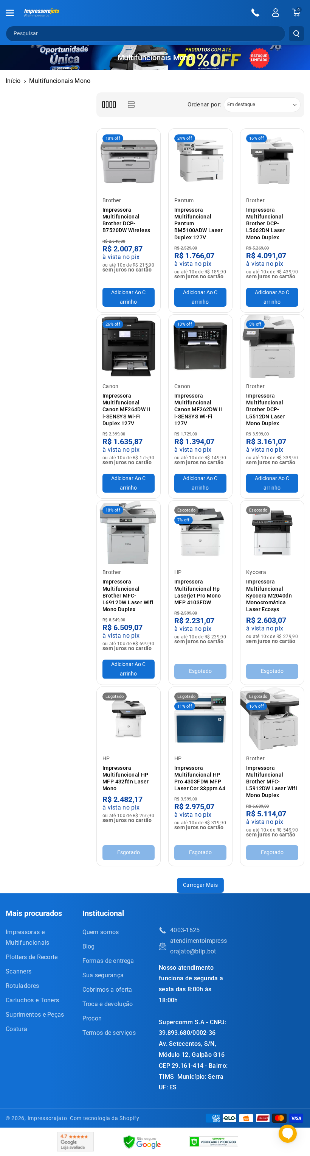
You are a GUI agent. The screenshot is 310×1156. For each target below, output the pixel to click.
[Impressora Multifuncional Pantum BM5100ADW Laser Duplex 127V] (200, 160)
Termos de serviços (109, 1032)
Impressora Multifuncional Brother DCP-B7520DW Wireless (126, 220)
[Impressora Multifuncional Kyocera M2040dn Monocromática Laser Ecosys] (272, 532)
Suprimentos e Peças (35, 1014)
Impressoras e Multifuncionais (28, 937)
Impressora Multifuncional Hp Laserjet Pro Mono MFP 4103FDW (197, 592)
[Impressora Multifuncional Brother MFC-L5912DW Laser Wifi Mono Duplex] (272, 718)
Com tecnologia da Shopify (105, 1118)
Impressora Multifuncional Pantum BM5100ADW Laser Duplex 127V (198, 223)
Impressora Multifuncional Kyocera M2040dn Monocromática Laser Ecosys (269, 595)
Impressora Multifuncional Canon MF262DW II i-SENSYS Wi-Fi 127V (198, 409)
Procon (92, 1018)
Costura (16, 1029)
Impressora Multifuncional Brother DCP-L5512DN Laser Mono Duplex (265, 409)
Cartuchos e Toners (32, 1000)
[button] (14, 13)
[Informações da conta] (275, 12)
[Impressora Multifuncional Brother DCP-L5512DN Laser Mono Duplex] (272, 346)
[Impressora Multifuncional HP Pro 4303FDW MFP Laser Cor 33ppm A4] (200, 718)
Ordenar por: (205, 104)
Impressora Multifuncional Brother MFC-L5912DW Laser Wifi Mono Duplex (271, 782)
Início (13, 80)
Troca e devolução (107, 1004)
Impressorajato (47, 1118)
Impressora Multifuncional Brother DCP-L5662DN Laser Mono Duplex (265, 223)
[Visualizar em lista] (131, 104)
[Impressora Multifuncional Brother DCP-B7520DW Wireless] (128, 160)
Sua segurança (103, 975)
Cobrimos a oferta (107, 989)
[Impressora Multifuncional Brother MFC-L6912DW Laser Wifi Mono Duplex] (128, 532)
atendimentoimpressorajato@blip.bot (198, 946)
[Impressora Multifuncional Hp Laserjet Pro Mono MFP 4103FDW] (200, 532)
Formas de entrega (108, 960)
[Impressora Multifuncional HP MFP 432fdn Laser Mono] (128, 718)
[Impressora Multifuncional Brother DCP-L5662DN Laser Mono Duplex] (272, 160)
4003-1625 (185, 930)
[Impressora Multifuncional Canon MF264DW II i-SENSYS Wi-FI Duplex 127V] (128, 346)
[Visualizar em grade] (108, 104)
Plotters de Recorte (32, 957)
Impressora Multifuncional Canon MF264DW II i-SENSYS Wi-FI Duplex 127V (126, 409)
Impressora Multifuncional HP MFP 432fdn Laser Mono (125, 778)
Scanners (18, 971)
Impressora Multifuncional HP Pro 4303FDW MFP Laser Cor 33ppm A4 (199, 778)
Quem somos (100, 932)
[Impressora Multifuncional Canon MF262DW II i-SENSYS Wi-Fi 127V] (200, 346)
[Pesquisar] (296, 33)
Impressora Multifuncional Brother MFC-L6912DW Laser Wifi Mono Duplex (127, 595)
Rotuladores (22, 985)
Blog (88, 946)
